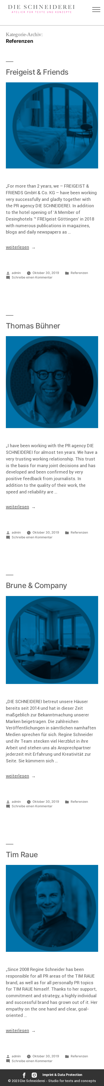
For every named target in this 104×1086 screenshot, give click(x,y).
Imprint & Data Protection (62, 1075)
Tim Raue (22, 854)
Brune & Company (36, 585)
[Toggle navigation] (96, 9)
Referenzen (79, 273)
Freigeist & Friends (37, 72)
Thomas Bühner (33, 325)
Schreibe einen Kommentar (32, 277)
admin (16, 273)
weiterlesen (17, 247)
